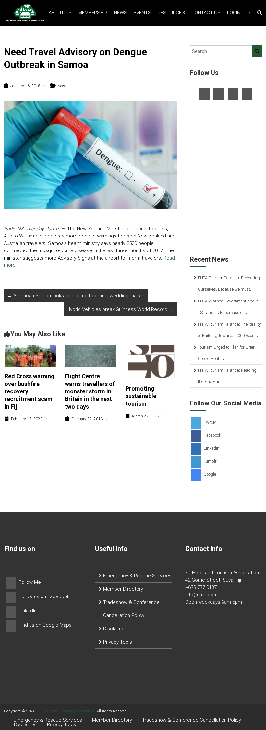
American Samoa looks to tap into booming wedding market (76, 296)
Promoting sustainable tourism (141, 396)
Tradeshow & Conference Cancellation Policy (191, 720)
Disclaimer (114, 629)
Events (142, 13)
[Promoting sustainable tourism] (151, 362)
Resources (171, 13)
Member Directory (123, 589)
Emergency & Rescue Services (137, 576)
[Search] (257, 51)
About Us (60, 13)
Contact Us (206, 13)
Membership (92, 13)
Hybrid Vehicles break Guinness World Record (120, 309)
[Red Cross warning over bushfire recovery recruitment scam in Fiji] (30, 356)
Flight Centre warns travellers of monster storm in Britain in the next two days (90, 391)
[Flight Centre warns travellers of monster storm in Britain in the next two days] (90, 356)
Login (233, 13)
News (120, 13)
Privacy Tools (117, 642)
